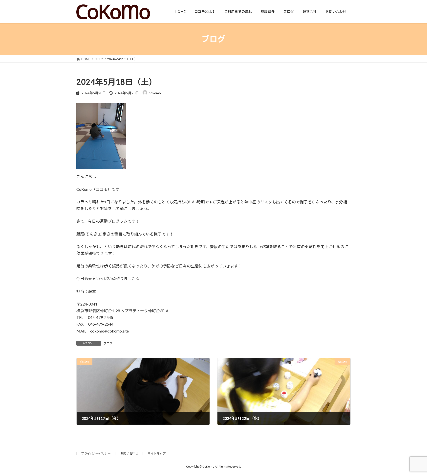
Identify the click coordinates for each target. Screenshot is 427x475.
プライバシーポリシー (96, 453)
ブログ (108, 343)
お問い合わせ (129, 453)
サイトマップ (157, 453)
